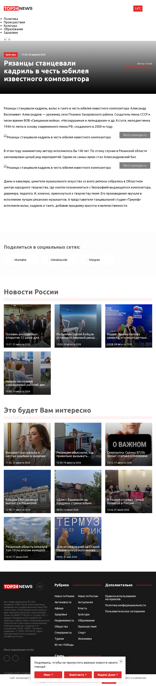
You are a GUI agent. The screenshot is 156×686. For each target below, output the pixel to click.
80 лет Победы (64, 644)
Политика (11, 19)
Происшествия (14, 22)
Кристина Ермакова (137, 66)
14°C (138, 8)
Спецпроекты (63, 632)
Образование (13, 29)
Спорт (82, 632)
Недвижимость (64, 620)
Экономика (85, 638)
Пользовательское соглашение (125, 611)
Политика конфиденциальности (125, 605)
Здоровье (11, 32)
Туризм (59, 638)
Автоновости (63, 602)
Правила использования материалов (120, 598)
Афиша (59, 608)
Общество (61, 626)
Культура (10, 25)
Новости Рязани (64, 596)
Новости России (88, 596)
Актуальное (85, 602)
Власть (82, 608)
